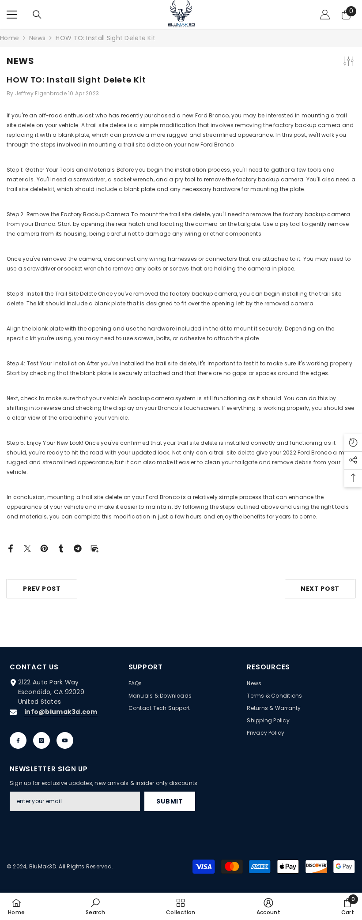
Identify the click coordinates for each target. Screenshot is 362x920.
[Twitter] (27, 548)
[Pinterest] (44, 548)
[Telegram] (78, 548)
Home (9, 38)
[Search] (37, 14)
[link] (95, 906)
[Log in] (325, 14)
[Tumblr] (61, 548)
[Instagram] (41, 740)
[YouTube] (65, 740)
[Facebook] (11, 548)
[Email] (94, 548)
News (37, 38)
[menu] (12, 14)
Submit (169, 801)
